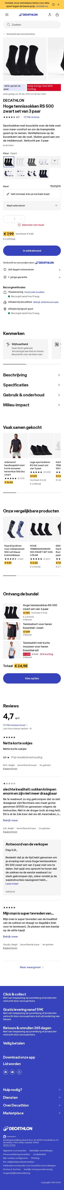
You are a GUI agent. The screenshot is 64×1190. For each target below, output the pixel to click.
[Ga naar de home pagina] (28, 14)
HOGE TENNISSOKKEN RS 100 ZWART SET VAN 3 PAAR (41, 550)
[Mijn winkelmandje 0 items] (57, 14)
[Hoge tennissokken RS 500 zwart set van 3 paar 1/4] (24, 59)
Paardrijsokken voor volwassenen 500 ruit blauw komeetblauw (14, 550)
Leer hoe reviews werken (15, 728)
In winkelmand (32, 250)
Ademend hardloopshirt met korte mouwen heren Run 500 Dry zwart (14, 468)
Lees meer (12, 883)
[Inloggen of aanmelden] (49, 14)
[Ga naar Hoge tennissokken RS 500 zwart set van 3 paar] (12, 612)
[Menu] (7, 14)
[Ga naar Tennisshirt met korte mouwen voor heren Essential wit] (12, 649)
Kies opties (32, 678)
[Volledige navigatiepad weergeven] (4, 34)
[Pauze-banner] (53, 4)
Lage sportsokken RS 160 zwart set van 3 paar (40, 465)
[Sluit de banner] (58, 4)
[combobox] (32, 205)
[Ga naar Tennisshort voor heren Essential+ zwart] (12, 631)
